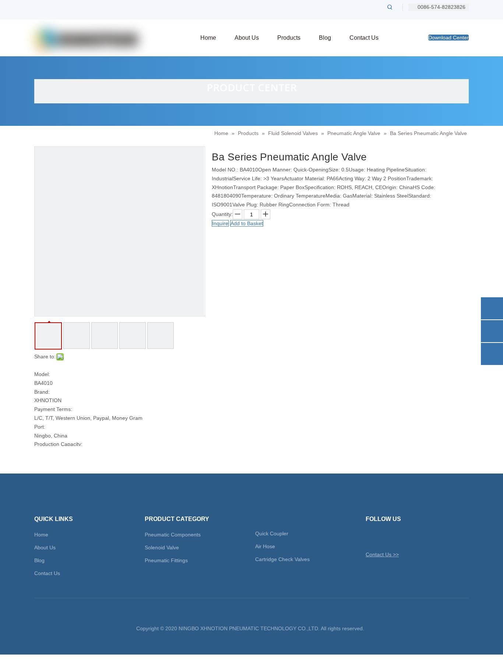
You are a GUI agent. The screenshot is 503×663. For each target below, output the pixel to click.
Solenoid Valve (162, 547)
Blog (39, 560)
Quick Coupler (271, 533)
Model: (42, 374)
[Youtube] (409, 537)
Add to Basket (247, 223)
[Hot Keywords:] (390, 7)
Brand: (42, 392)
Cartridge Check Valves (282, 559)
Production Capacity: (58, 444)
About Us (45, 547)
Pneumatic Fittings (166, 560)
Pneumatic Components (173, 535)
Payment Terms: (53, 409)
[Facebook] (383, 537)
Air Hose (265, 546)
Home (41, 535)
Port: (39, 427)
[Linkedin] (396, 537)
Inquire (220, 223)
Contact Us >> (382, 554)
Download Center (448, 37)
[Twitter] (370, 537)
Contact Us (47, 573)
